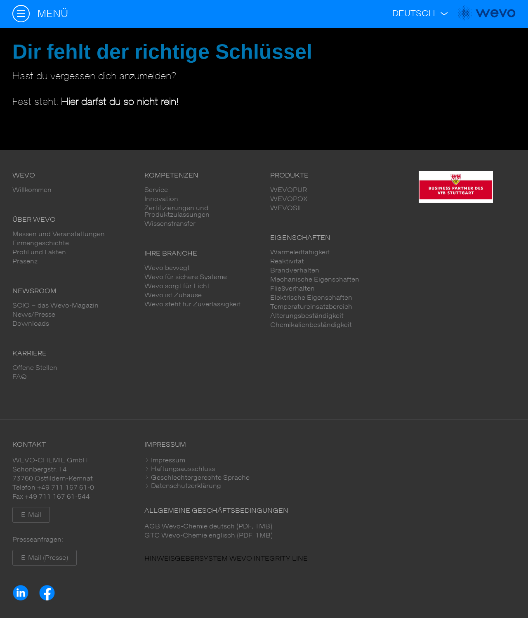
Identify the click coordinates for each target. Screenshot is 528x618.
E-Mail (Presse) (44, 557)
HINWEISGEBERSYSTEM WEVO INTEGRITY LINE (226, 558)
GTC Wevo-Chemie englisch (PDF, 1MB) (208, 535)
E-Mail (31, 514)
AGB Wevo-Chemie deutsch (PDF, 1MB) (208, 526)
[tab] (330, 460)
